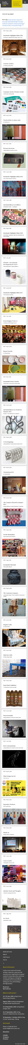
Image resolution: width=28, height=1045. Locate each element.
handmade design (13, 21)
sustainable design (16, 25)
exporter (19, 19)
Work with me (7, 952)
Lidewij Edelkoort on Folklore (12, 205)
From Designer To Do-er (10, 321)
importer (10, 23)
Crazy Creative (7, 861)
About (5, 954)
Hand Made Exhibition (9, 685)
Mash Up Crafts (7, 655)
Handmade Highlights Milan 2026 (13, 35)
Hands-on (6, 832)
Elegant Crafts (7, 625)
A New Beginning (8, 442)
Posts (5, 960)
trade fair (4, 23)
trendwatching (6, 25)
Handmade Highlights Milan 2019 (13, 176)
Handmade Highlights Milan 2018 (13, 233)
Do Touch (6, 918)
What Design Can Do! (9, 776)
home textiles (12, 19)
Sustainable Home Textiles (11, 381)
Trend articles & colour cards (11, 120)
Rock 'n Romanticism (9, 746)
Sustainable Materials (9, 565)
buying (20, 21)
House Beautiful (8, 715)
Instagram (6, 1037)
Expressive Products (9, 804)
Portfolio (6, 957)
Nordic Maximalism (9, 534)
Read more (6, 987)
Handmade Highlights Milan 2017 (13, 293)
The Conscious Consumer (10, 593)
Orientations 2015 (8, 472)
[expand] (22, 25)
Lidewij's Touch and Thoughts (12, 891)
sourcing (4, 21)
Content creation (8, 63)
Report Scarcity (7, 351)
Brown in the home (8, 148)
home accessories (19, 23)
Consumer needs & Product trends (13, 92)
